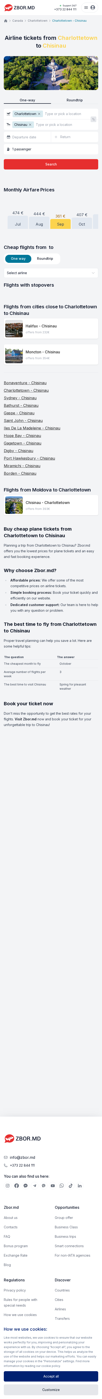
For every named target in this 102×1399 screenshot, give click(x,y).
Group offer (64, 1218)
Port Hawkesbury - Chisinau (29, 458)
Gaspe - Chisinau (19, 413)
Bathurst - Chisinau (21, 405)
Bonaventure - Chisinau (25, 382)
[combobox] (51, 273)
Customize (51, 1390)
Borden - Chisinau (20, 473)
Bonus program (16, 1246)
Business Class (66, 1227)
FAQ (7, 1236)
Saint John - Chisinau (23, 420)
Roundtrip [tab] (45, 258)
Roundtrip (75, 100)
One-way (27, 100)
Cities (59, 1300)
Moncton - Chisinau (43, 352)
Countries (62, 1290)
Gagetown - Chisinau (22, 443)
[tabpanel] (51, 278)
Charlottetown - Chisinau (26, 390)
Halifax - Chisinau (41, 326)
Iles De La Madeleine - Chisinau (32, 428)
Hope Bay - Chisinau (22, 435)
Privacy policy (15, 1290)
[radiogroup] (51, 100)
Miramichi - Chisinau (22, 465)
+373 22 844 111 (65, 7)
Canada (17, 20)
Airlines (60, 1309)
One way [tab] (18, 258)
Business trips (65, 1236)
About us (11, 1218)
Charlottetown (37, 20)
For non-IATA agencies (72, 1255)
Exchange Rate (16, 1255)
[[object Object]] (7, 1185)
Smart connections (69, 1246)
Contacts (11, 1227)
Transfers (62, 1318)
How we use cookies (20, 1315)
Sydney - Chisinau (20, 398)
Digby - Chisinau (18, 450)
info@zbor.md (22, 1157)
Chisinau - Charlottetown (48, 502)
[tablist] (32, 258)
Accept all (51, 1376)
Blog (7, 1265)
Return (65, 137)
